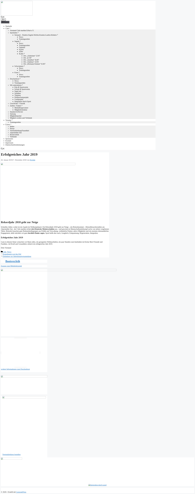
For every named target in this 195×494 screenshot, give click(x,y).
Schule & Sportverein (22, 89)
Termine (8, 120)
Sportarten (13, 33)
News (21, 37)
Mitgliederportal (15, 116)
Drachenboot (14, 79)
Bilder (12, 126)
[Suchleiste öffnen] (3, 17)
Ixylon (21, 49)
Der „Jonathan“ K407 (31, 60)
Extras (7, 124)
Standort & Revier (16, 112)
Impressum (9, 143)
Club (7, 28)
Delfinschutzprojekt (21, 97)
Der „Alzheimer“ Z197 (31, 56)
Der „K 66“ (27, 58)
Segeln (16, 41)
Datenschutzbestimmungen (15, 145)
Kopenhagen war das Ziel (12, 254)
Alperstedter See (16, 133)
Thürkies (17, 95)
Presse (12, 129)
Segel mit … (18, 91)
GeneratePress (21, 492)
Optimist (22, 47)
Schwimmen (18, 66)
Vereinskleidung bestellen (11, 454)
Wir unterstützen (16, 85)
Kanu (16, 72)
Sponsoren (9, 139)
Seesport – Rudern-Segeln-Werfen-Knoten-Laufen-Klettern (35, 35)
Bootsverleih (14, 135)
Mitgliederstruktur (20, 110)
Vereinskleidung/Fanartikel (19, 131)
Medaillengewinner (21, 108)
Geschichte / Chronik (17, 103)
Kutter (21, 54)
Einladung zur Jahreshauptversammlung (17, 256)
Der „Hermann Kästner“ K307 (34, 64)
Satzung (13, 114)
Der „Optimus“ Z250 (31, 62)
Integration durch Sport (22, 101)
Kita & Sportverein (21, 87)
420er (21, 51)
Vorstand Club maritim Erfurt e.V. (22, 30)
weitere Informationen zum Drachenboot (15, 369)
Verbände (13, 137)
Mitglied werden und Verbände (21, 118)
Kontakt (8, 141)
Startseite (8, 26)
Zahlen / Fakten (15, 106)
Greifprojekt (18, 99)
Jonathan (17, 93)
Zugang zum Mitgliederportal (11, 266)
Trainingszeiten (24, 39)
